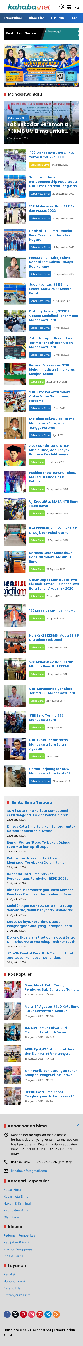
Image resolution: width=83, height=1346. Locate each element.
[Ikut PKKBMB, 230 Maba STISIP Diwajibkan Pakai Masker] (15, 535)
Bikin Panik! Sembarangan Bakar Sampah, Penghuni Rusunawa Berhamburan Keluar (41, 892)
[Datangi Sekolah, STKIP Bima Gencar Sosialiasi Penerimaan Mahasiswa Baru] (15, 321)
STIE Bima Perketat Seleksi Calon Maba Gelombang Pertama (50, 396)
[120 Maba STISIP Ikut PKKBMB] (15, 615)
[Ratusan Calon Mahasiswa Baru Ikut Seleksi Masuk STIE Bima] (15, 562)
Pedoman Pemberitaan (20, 1235)
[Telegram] (48, 1314)
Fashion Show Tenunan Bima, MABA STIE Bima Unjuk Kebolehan (52, 477)
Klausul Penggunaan (19, 1249)
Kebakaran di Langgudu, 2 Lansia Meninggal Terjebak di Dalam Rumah (37, 860)
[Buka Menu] (69, 6)
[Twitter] (15, 1314)
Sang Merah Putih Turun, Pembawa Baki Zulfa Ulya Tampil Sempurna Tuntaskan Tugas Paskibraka (51, 987)
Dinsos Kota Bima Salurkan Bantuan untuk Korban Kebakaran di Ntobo (41, 828)
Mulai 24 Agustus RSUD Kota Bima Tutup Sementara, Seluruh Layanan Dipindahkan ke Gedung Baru (41, 908)
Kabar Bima (37, 381)
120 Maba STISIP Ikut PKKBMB (52, 611)
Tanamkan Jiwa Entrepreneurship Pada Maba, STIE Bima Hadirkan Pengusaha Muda (54, 184)
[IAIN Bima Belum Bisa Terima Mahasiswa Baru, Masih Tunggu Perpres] (15, 428)
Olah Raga (11, 1217)
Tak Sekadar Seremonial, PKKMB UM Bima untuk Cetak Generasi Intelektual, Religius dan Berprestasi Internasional (39, 128)
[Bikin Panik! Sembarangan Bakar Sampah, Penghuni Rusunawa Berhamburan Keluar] (12, 1075)
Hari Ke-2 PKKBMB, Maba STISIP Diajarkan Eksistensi (54, 637)
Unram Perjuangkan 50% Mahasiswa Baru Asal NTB (50, 771)
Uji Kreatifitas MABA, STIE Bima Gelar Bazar (53, 503)
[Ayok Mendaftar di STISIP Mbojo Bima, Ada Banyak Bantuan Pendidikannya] (15, 455)
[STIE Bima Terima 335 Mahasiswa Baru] (15, 722)
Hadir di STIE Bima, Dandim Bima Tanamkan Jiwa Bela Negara (50, 235)
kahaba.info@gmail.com (29, 1171)
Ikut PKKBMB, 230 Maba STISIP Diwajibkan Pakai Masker (53, 530)
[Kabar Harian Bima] (29, 6)
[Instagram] (31, 1314)
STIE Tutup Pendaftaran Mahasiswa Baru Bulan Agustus (48, 744)
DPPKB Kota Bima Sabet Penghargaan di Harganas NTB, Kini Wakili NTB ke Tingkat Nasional (50, 1094)
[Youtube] (39, 1314)
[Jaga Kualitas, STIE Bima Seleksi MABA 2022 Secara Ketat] (15, 294)
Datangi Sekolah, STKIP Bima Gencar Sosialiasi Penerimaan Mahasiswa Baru (53, 315)
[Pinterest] (23, 1314)
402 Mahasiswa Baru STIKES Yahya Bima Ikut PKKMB (51, 155)
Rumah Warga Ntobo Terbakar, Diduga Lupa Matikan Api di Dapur (38, 844)
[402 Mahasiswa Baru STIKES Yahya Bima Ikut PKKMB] (15, 160)
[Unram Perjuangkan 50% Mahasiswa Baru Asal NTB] (15, 776)
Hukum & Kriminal (17, 1203)
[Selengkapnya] (77, 1126)
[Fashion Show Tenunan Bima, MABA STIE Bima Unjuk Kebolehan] (15, 482)
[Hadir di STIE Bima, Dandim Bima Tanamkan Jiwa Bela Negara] (15, 240)
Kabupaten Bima (39, 164)
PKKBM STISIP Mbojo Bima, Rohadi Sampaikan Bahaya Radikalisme (51, 262)
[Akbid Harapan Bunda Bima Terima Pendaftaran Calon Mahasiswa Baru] (15, 347)
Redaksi (9, 1274)
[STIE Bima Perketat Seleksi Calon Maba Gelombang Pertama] (15, 401)
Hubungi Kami (14, 1281)
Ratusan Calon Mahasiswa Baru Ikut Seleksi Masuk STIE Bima (51, 557)
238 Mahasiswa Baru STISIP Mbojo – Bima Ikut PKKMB (51, 664)
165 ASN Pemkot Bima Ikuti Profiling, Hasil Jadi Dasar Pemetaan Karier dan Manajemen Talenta (40, 955)
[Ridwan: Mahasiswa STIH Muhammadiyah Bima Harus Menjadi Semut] (15, 374)
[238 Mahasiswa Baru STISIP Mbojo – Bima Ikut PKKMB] (15, 669)
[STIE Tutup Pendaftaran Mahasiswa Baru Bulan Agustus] (15, 749)
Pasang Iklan (13, 1288)
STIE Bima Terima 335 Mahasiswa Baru (46, 717)
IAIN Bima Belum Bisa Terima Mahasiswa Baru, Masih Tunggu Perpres (52, 423)
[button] (61, 6)
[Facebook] (7, 1314)
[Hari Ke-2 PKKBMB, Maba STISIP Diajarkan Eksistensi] (15, 642)
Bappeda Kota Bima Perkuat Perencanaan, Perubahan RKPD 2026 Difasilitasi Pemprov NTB (36, 876)
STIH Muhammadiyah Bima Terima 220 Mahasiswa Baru (52, 691)
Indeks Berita (13, 1256)
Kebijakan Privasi (16, 1242)
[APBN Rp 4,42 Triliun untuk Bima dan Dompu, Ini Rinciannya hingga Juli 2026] (12, 1053)
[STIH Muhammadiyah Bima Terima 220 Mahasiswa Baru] (15, 696)
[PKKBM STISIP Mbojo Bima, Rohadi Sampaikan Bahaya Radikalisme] (15, 267)
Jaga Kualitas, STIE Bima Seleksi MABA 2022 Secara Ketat (50, 288)
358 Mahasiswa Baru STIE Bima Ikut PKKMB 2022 (54, 208)
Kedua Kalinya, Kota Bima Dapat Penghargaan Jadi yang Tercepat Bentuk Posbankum (40, 924)
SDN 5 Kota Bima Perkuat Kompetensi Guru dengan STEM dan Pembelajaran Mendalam (37, 813)
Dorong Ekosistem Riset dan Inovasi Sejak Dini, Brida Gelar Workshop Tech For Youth (41, 939)
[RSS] (56, 1314)
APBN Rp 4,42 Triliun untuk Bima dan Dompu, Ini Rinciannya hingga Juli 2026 (50, 1051)
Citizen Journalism (17, 1295)
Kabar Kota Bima (17, 118)
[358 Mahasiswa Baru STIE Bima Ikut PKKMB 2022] (15, 213)
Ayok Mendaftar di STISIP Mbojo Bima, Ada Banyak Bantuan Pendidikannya (49, 450)
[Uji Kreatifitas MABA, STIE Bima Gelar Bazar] (15, 509)
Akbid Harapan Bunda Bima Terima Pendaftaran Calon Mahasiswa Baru (51, 342)
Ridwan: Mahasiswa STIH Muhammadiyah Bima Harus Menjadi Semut (52, 369)
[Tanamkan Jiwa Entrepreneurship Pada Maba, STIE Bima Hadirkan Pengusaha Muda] (15, 186)
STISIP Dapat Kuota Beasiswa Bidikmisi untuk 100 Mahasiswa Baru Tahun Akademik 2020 (54, 584)
